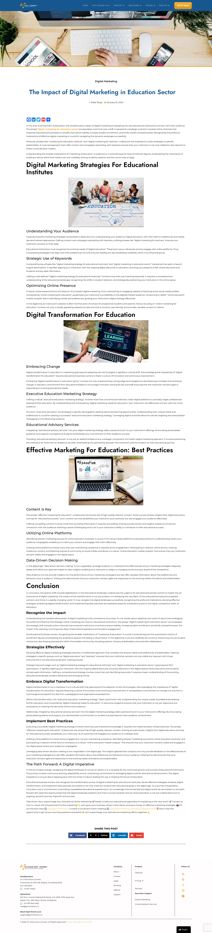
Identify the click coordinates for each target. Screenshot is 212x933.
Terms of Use (85, 922)
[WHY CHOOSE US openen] (109, 5)
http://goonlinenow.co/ (58, 809)
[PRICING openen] (154, 5)
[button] (77, 835)
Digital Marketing (106, 81)
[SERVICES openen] (124, 5)
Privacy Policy (72, 922)
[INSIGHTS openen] (169, 5)
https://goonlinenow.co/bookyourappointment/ (132, 809)
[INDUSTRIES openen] (141, 5)
